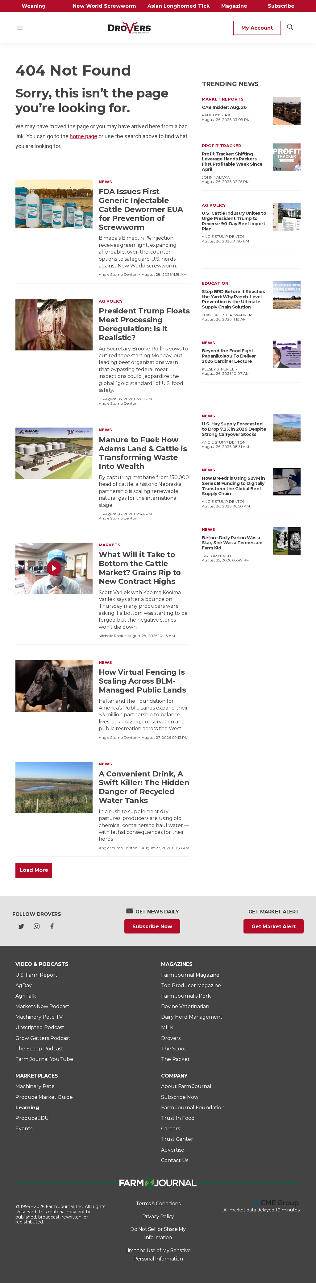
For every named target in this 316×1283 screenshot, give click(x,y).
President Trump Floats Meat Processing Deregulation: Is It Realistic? (144, 324)
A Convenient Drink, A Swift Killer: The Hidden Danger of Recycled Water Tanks (144, 787)
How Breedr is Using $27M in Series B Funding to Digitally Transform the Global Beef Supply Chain (233, 485)
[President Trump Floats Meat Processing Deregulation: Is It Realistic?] (54, 324)
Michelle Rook (111, 635)
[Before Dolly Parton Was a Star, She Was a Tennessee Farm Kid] (287, 541)
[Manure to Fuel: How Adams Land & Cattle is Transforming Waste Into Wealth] (54, 453)
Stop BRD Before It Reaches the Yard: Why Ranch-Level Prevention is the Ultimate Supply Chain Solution (233, 299)
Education (215, 283)
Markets (109, 544)
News (105, 181)
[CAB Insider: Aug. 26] (287, 111)
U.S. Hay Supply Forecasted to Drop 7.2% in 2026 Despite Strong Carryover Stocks (234, 429)
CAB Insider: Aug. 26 (224, 107)
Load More (34, 870)
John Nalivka (216, 177)
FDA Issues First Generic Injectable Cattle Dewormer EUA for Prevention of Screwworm (141, 209)
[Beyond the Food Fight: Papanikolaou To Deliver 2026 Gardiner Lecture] (287, 354)
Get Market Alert (274, 926)
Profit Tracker (221, 145)
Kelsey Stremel (218, 369)
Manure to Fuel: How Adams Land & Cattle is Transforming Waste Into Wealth (143, 453)
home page (83, 136)
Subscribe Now (152, 926)
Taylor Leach (216, 555)
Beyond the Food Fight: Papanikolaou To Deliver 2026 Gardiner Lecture (229, 356)
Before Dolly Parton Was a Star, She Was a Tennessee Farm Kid (232, 543)
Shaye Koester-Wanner (227, 314)
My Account (257, 28)
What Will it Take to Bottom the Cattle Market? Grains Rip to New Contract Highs (140, 568)
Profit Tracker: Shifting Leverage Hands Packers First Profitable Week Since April (232, 161)
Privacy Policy (158, 1216)
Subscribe (281, 6)
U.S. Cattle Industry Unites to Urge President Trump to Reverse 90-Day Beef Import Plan (234, 220)
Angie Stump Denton (118, 274)
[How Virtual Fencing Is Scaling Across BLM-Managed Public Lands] (54, 686)
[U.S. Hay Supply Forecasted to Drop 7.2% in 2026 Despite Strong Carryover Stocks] (287, 427)
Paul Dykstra (216, 115)
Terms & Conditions (158, 1203)
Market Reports (222, 99)
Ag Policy (111, 301)
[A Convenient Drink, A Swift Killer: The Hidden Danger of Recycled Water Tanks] (54, 787)
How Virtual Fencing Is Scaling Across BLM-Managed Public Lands (142, 681)
